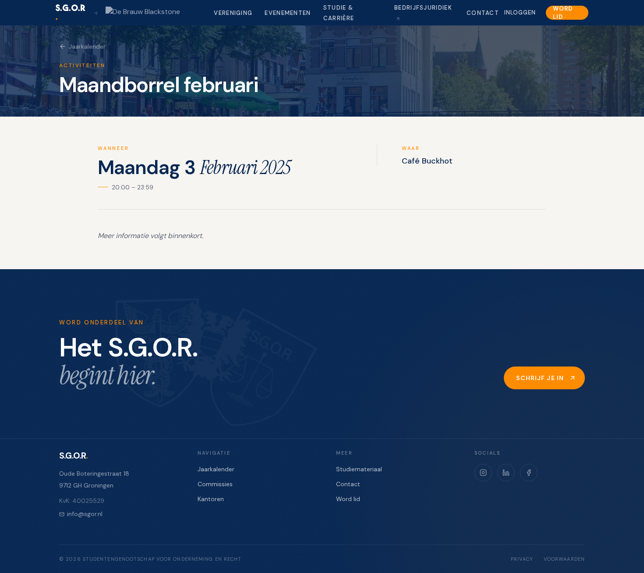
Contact (483, 13)
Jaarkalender (87, 46)
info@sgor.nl (85, 514)
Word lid (562, 13)
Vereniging (233, 13)
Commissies (215, 484)
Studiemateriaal (359, 469)
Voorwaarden (564, 559)
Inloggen (519, 12)
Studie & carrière (338, 13)
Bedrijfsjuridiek (423, 7)
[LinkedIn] (506, 472)
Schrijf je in (540, 378)
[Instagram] (483, 472)
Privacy (522, 559)
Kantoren (211, 499)
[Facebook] (529, 472)
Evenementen (288, 13)
